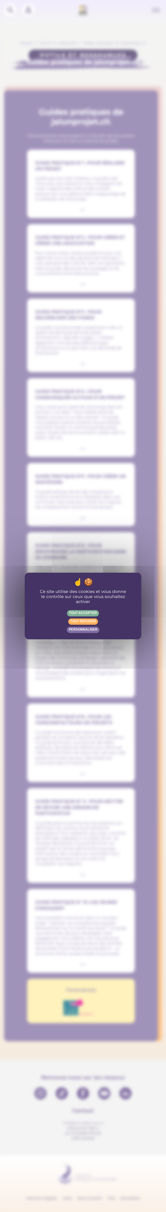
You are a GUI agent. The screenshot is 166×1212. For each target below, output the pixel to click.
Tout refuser (83, 621)
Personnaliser (83, 629)
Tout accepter (83, 613)
